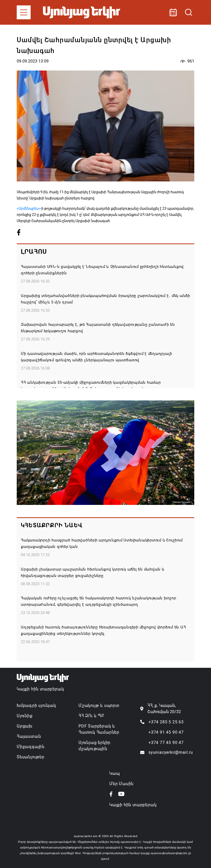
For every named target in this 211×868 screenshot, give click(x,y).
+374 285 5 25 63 (166, 722)
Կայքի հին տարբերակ (40, 689)
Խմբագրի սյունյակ (36, 705)
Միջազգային (31, 746)
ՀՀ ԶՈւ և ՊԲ (91, 715)
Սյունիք (25, 715)
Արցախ (24, 726)
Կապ (114, 773)
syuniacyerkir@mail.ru (170, 752)
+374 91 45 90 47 (166, 732)
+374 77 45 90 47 (166, 742)
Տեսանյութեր (31, 757)
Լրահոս (34, 251)
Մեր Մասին (121, 783)
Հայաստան (29, 736)
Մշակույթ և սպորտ (98, 705)
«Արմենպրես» (28, 208)
